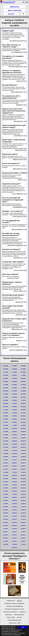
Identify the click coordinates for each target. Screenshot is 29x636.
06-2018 (14, 453)
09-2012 (5, 519)
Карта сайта (11, 617)
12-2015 (23, 485)
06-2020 (23, 431)
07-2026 (14, 366)
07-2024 (14, 391)
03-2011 (5, 538)
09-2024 (5, 387)
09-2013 (5, 506)
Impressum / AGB (14, 623)
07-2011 (14, 535)
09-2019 (23, 441)
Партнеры (8, 614)
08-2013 (23, 510)
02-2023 (23, 409)
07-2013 (14, 510)
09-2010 (5, 544)
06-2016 (23, 478)
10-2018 (5, 450)
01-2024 (14, 397)
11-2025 (23, 375)
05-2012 (23, 525)
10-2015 (5, 485)
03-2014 (5, 500)
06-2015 (14, 488)
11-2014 (14, 494)
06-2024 (5, 391)
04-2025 (14, 381)
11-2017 (14, 460)
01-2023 (14, 409)
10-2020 (5, 425)
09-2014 (23, 497)
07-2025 (14, 378)
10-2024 (14, 387)
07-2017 (5, 463)
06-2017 (23, 466)
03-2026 (5, 369)
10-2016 (5, 472)
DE (27, 2)
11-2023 (23, 400)
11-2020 (14, 425)
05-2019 (14, 444)
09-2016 (23, 475)
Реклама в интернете (10, 612)
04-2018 (23, 456)
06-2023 (5, 403)
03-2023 (5, 406)
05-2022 (23, 419)
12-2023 (5, 397)
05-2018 (5, 453)
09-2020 (23, 428)
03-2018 (14, 456)
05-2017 (14, 466)
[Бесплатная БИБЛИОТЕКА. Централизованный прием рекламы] (8, 3)
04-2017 (5, 466)
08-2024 (23, 391)
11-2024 (23, 387)
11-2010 (23, 544)
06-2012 (5, 522)
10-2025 (14, 375)
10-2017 (5, 460)
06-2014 (23, 500)
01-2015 (5, 491)
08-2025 (23, 378)
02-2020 (14, 434)
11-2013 (23, 506)
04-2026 (14, 369)
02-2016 (14, 481)
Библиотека (14, 7)
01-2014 (14, 503)
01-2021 (5, 422)
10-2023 (14, 400)
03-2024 (5, 394)
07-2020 (5, 428)
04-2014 (14, 500)
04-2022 (14, 419)
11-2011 (23, 532)
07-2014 (5, 497)
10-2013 (14, 506)
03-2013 (5, 513)
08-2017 (14, 463)
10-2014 (5, 494)
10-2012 (14, 519)
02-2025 (23, 384)
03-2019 (23, 447)
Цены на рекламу (14, 10)
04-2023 (14, 406)
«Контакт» (14, 558)
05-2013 (23, 513)
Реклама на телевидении (14, 606)
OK (23, 627)
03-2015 (14, 491)
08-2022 (23, 416)
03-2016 (23, 481)
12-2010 (5, 541)
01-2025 (14, 384)
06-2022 (5, 416)
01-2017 (5, 469)
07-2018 (23, 453)
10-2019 (5, 438)
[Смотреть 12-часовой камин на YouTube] (22, 567)
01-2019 (5, 447)
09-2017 (23, 463)
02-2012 (23, 528)
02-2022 (23, 422)
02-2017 (14, 469)
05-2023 (23, 406)
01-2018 (23, 460)
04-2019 (5, 444)
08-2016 (14, 475)
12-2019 (23, 438)
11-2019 (14, 438)
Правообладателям (14, 620)
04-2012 (14, 525)
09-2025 (5, 375)
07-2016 (5, 475)
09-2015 (23, 488)
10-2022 (14, 413)
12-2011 (5, 528)
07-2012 (14, 522)
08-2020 (14, 428)
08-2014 (14, 497)
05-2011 (23, 538)
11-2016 (14, 472)
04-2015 (23, 491)
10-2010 (14, 544)
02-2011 (23, 541)
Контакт (11, 14)
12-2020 (23, 425)
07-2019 (5, 441)
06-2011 (5, 535)
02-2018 (5, 456)
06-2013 (5, 510)
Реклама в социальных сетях (14, 609)
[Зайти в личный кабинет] (23, 2)
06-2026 (5, 366)
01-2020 (5, 434)
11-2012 (23, 519)
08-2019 (14, 441)
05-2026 (23, 369)
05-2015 (5, 488)
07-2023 (14, 403)
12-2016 (23, 472)
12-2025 (5, 372)
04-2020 (5, 431)
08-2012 (23, 522)
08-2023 (23, 403)
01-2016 (5, 481)
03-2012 (5, 525)
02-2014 (23, 503)
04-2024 (14, 394)
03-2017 (23, 469)
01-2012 (14, 528)
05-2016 (14, 478)
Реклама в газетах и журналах (14, 603)
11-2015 (14, 485)
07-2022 (14, 416)
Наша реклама (19, 614)
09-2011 (5, 532)
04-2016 (5, 478)
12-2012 (5, 516)
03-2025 (5, 381)
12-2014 (23, 494)
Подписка (22, 612)
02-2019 (14, 447)
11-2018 (14, 450)
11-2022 (23, 413)
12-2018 (23, 450)
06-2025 (5, 378)
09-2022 (5, 413)
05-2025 (23, 381)
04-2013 (14, 513)
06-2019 (23, 444)
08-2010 (14, 547)
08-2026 (23, 366)
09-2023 (5, 400)
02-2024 (23, 397)
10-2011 (14, 532)
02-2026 (23, 372)
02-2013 (23, 516)
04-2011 (14, 538)
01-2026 (14, 372)
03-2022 (5, 419)
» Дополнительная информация (11, 635)
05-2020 (14, 431)
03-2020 (23, 434)
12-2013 (5, 503)
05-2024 (23, 394)
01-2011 (14, 541)
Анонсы (19, 601)
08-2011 (23, 535)
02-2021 (14, 422)
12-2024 (5, 384)
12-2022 (5, 409)
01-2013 (14, 516)
